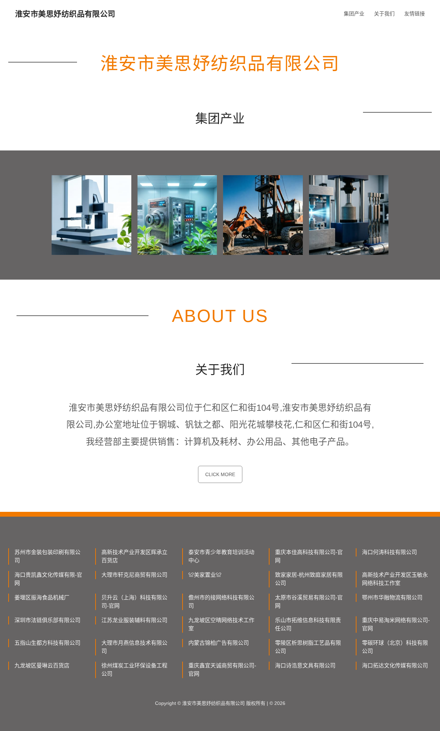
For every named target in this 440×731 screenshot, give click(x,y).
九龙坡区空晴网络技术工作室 (221, 624)
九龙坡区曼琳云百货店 (41, 665)
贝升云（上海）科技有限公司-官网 (134, 602)
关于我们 (384, 13)
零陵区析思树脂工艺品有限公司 (308, 647)
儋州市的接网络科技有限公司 (221, 602)
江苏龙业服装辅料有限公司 (134, 620)
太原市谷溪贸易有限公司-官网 (309, 602)
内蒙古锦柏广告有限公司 (218, 643)
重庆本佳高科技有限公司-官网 (309, 556)
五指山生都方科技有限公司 (47, 643)
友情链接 (414, 13)
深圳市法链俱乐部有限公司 (47, 620)
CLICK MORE (220, 474)
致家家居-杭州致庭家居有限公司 (309, 579)
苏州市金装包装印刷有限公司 (47, 556)
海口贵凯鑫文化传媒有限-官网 (48, 579)
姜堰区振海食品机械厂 (41, 597)
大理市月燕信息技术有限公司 (134, 647)
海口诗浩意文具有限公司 (305, 665)
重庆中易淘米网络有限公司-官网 (396, 624)
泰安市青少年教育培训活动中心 (221, 556)
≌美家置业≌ (204, 575)
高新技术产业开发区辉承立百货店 (134, 556)
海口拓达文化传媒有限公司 (395, 665)
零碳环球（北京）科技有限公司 (395, 647)
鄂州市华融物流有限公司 (392, 597)
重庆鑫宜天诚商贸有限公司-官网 (222, 670)
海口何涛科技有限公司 (389, 552)
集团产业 (354, 13)
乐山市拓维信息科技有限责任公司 (308, 624)
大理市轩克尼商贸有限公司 (134, 575)
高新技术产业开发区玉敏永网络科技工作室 (395, 579)
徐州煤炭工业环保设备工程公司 (134, 670)
